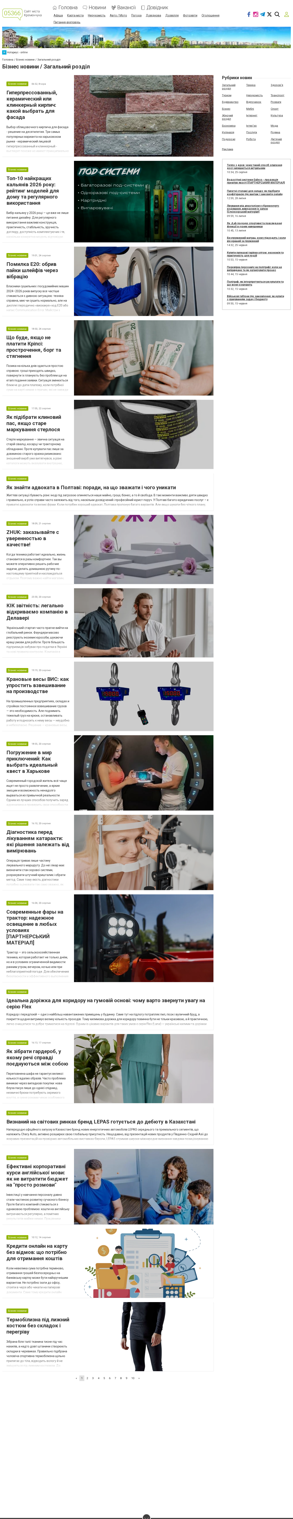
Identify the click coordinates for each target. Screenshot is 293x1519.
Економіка (229, 125)
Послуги (251, 132)
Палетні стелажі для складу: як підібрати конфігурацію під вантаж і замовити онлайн (254, 193)
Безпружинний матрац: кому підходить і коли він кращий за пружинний (256, 239)
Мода (274, 125)
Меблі (250, 108)
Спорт (275, 108)
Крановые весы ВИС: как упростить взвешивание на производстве (37, 685)
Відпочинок (253, 102)
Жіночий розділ (227, 117)
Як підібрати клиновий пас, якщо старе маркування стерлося (33, 423)
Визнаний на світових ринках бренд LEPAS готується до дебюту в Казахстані (101, 1122)
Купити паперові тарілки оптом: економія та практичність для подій (255, 254)
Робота (251, 139)
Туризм (226, 95)
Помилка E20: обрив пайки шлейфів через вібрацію (32, 270)
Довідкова (153, 15)
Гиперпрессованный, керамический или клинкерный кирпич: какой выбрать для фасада (31, 105)
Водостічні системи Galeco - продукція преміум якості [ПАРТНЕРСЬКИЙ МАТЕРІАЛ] (256, 181)
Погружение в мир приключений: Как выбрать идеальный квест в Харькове (31, 762)
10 (132, 1378)
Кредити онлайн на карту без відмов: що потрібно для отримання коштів (37, 1252)
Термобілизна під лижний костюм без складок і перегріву (37, 1326)
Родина (275, 132)
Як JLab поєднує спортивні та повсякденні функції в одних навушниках (254, 225)
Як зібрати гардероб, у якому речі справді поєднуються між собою (37, 1057)
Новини (97, 7)
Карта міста (75, 15)
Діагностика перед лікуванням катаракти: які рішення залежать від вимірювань (37, 841)
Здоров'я (277, 85)
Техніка (250, 85)
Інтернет (251, 115)
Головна (68, 7)
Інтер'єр (251, 125)
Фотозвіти (190, 15)
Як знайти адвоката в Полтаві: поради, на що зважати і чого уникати (91, 488)
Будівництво (230, 102)
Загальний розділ (229, 86)
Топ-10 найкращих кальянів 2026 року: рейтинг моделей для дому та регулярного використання (32, 190)
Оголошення (210, 15)
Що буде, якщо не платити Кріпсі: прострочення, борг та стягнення (33, 347)
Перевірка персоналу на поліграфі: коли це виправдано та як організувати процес (254, 269)
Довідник (157, 7)
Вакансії (126, 7)
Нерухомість (97, 15)
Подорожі (228, 139)
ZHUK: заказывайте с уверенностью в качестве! (32, 538)
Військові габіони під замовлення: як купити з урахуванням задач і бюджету (255, 298)
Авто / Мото (118, 15)
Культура (277, 115)
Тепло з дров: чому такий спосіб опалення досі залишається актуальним (254, 167)
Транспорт (277, 95)
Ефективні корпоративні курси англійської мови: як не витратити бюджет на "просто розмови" (37, 1175)
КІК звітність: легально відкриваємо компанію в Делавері (37, 612)
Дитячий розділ (276, 141)
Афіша (58, 15)
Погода (136, 15)
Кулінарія (228, 132)
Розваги (276, 102)
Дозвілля (172, 15)
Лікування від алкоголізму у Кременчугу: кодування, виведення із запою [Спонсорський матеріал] (253, 208)
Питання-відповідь (67, 22)
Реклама (227, 149)
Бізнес (226, 108)
